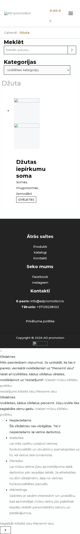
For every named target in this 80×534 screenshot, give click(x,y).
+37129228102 (48, 307)
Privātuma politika (40, 321)
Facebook (40, 277)
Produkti (40, 247)
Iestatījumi (8, 391)
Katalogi (40, 252)
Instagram (40, 283)
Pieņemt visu (46, 391)
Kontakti (40, 258)
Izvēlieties (26, 199)
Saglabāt (7, 523)
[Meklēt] (72, 50)
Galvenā (10, 33)
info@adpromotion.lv (47, 301)
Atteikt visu (26, 391)
